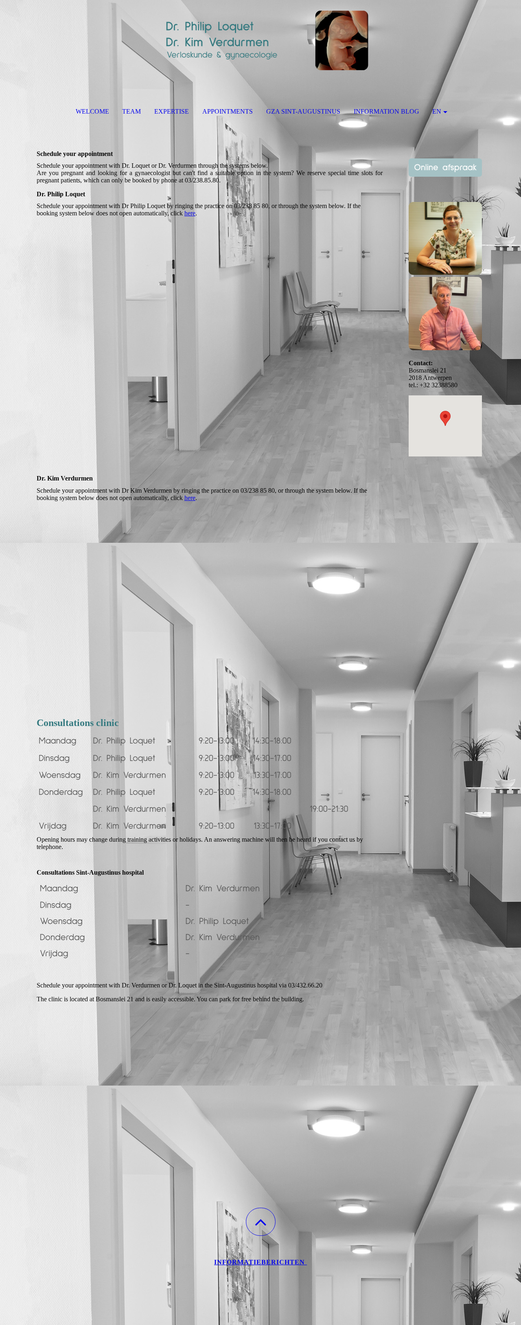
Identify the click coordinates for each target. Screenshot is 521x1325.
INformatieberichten (260, 1262)
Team (131, 111)
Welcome (92, 111)
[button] (261, 1222)
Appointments (227, 111)
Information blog (386, 111)
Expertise (171, 111)
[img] (260, 40)
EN (436, 111)
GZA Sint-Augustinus (303, 111)
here (189, 213)
